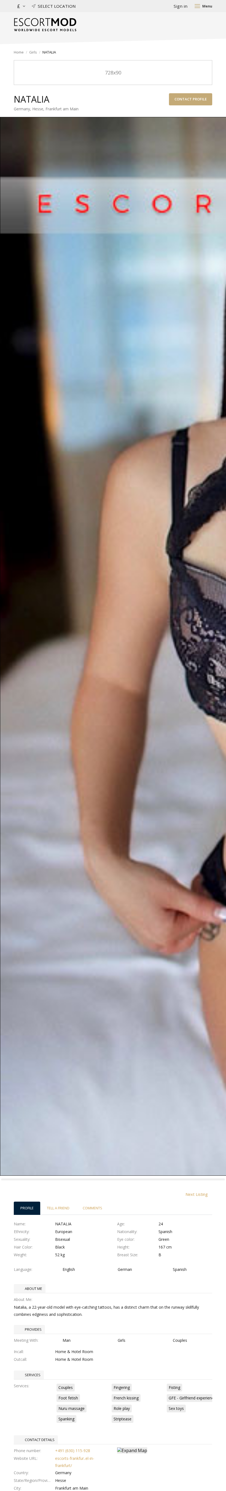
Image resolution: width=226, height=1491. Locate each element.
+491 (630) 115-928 (72, 1450)
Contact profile (190, 99)
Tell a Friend (58, 1207)
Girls (33, 52)
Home (19, 52)
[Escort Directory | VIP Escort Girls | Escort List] (45, 25)
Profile (27, 1207)
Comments (92, 1207)
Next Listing (196, 1194)
